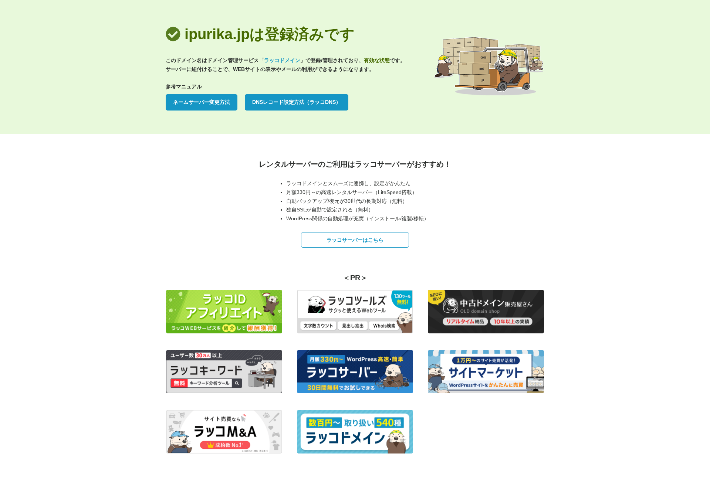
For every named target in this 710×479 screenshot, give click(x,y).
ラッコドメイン (282, 60)
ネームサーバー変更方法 (201, 102)
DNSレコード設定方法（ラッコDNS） (296, 102)
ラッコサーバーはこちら (355, 240)
